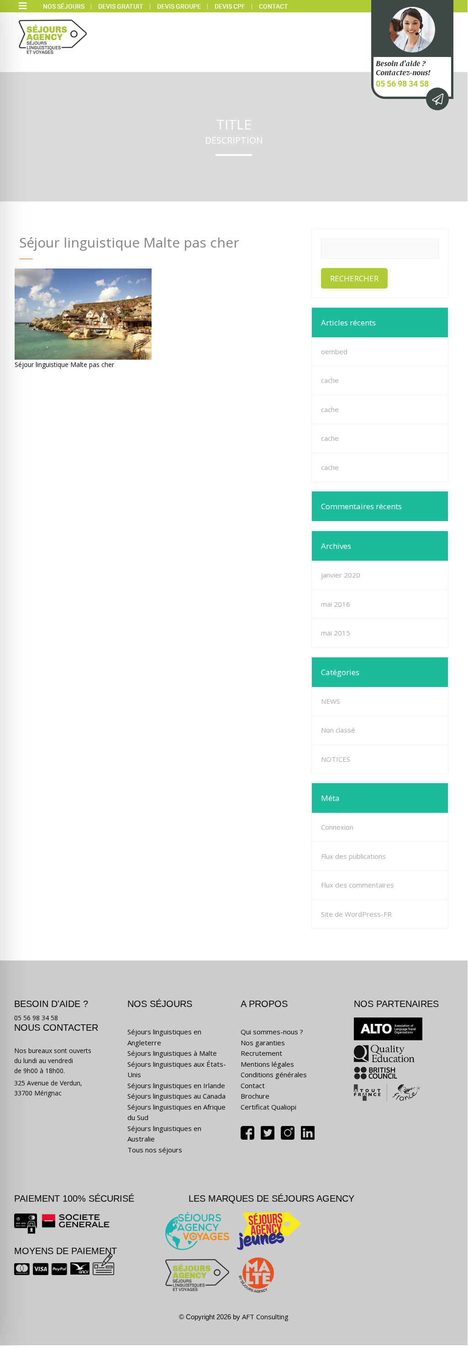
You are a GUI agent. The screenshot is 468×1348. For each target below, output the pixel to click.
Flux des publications (353, 856)
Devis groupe (179, 6)
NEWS (330, 701)
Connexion (337, 827)
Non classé (338, 729)
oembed (334, 351)
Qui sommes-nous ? (272, 1031)
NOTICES (335, 759)
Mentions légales (267, 1064)
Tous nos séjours (154, 1149)
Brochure (255, 1095)
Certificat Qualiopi (268, 1106)
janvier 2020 (340, 574)
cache (330, 380)
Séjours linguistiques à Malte (172, 1053)
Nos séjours (63, 6)
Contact (273, 6)
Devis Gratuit (120, 6)
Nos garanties (263, 1042)
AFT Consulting (265, 1316)
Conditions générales (274, 1074)
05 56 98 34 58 (402, 83)
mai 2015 (335, 632)
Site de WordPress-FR (356, 914)
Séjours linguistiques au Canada (176, 1095)
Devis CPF (230, 6)
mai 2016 (335, 604)
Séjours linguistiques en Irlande (176, 1085)
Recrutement (261, 1053)
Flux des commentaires (357, 884)
